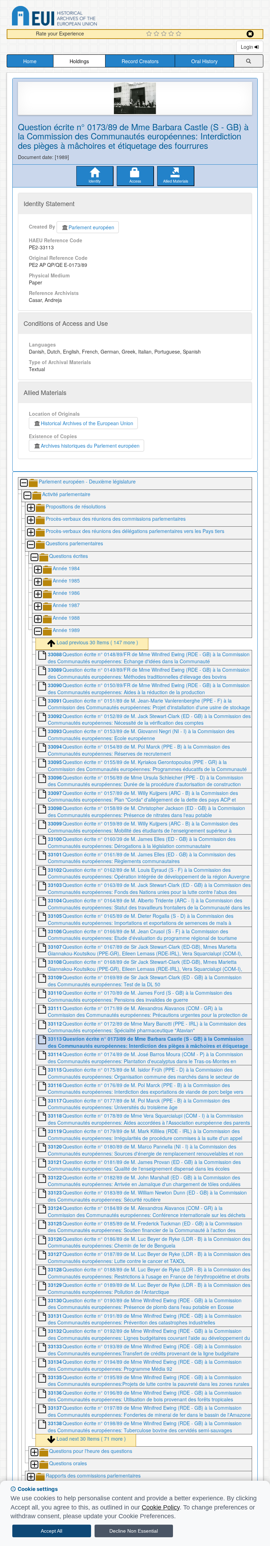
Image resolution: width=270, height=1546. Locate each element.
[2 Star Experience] (157, 34)
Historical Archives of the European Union (87, 423)
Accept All (51, 1531)
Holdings (79, 61)
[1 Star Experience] (150, 34)
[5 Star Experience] (179, 34)
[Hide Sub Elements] (23, 483)
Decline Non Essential (133, 1531)
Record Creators (140, 61)
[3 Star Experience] (164, 34)
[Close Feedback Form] (250, 34)
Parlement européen (91, 227)
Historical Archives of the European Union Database (74, 17)
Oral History (204, 61)
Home (30, 61)
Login (248, 46)
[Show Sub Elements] (30, 508)
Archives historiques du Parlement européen (90, 445)
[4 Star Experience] (172, 34)
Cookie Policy (161, 1507)
